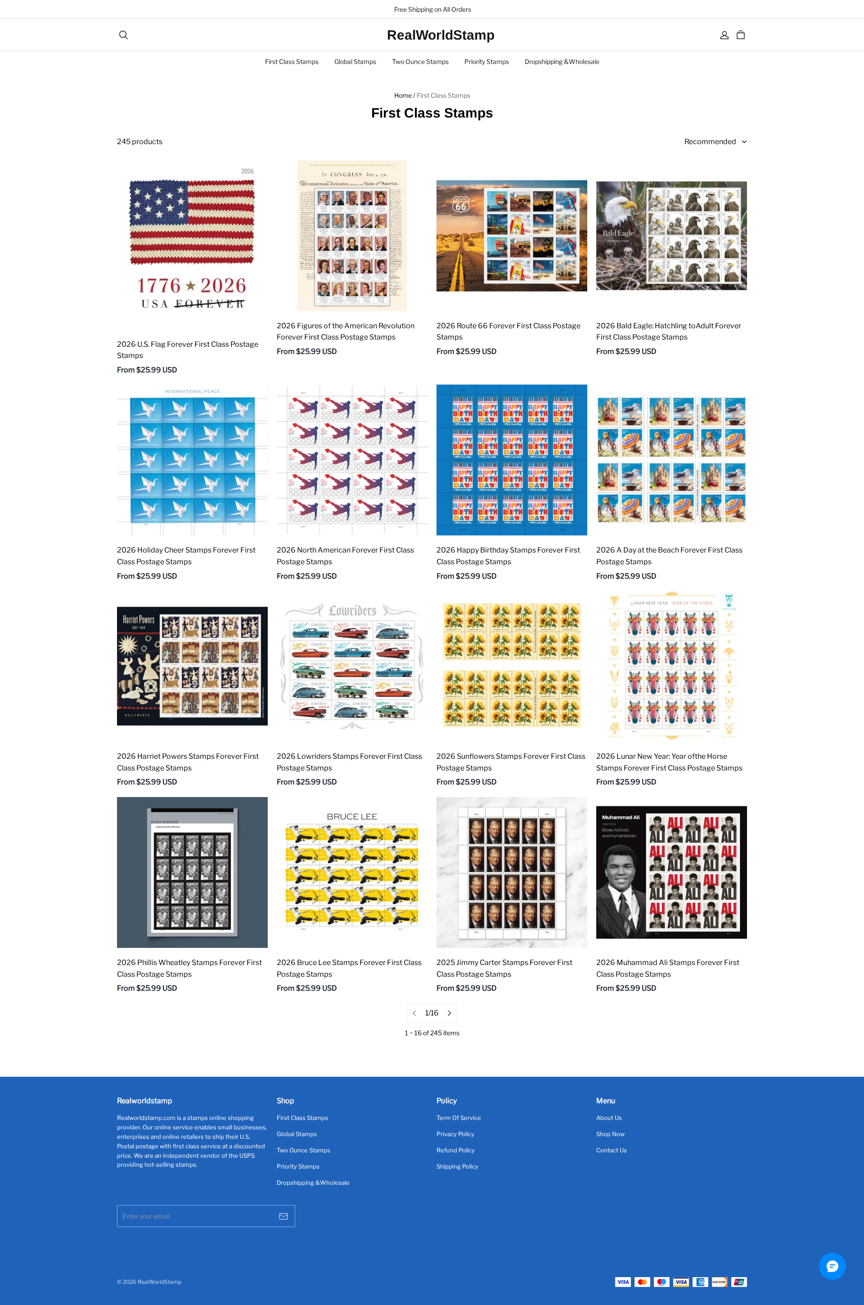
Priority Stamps (486, 61)
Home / (404, 95)
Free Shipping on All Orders (432, 9)
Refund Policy (455, 1150)
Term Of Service (458, 1117)
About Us (609, 1117)
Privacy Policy (455, 1133)
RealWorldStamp (432, 34)
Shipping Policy (457, 1166)
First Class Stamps (292, 61)
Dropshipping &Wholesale (562, 61)
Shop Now (610, 1133)
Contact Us (611, 1150)
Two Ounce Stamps (420, 61)
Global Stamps (355, 61)
